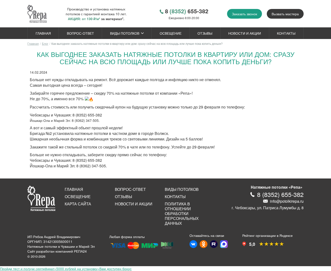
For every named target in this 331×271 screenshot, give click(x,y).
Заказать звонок (244, 13)
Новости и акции (244, 33)
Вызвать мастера (285, 13)
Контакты (286, 33)
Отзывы (204, 33)
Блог (45, 43)
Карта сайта (78, 203)
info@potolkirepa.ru (287, 201)
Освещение (170, 33)
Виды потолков (124, 33)
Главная (43, 33)
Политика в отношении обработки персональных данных (182, 213)
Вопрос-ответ (80, 33)
